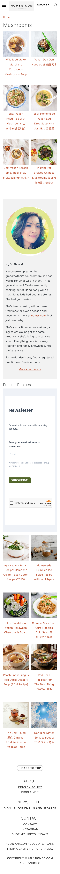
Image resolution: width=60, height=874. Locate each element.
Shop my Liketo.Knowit (30, 834)
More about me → (30, 369)
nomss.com (38, 315)
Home (6, 17)
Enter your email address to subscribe (24, 444)
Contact (30, 824)
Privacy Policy (30, 787)
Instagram (30, 829)
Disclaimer (30, 792)
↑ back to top (30, 768)
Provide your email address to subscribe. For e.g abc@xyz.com (29, 464)
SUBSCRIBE (19, 480)
